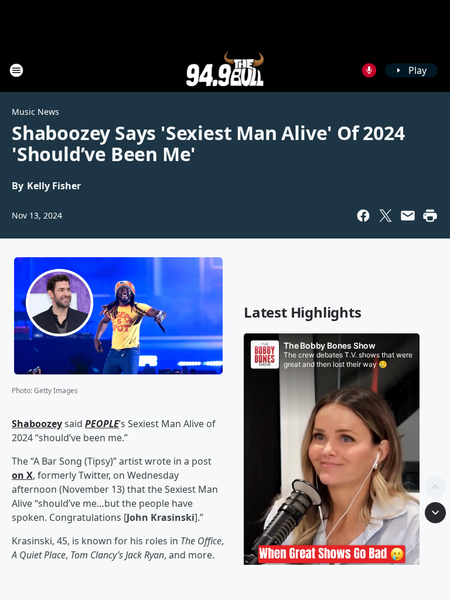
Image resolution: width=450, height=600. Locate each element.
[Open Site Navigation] (16, 70)
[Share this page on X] (385, 215)
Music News (35, 111)
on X (22, 475)
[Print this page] (430, 215)
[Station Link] (225, 70)
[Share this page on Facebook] (363, 215)
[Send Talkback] (369, 70)
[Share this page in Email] (408, 215)
